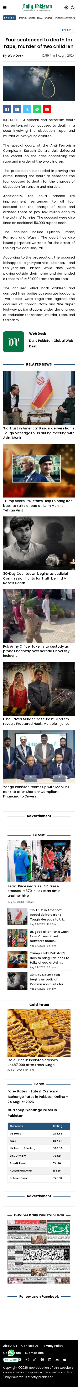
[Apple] (64, 1359)
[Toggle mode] (66, 7)
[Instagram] (27, 1359)
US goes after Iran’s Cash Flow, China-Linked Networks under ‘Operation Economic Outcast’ (49, 941)
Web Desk (16, 55)
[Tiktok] (34, 1359)
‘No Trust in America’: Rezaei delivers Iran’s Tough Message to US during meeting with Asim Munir (38, 433)
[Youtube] (19, 1359)
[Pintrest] (42, 1359)
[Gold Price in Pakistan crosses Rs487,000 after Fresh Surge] (39, 1032)
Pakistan (67, 30)
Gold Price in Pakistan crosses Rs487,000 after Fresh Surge (32, 1062)
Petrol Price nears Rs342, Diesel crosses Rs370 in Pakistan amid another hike (34, 891)
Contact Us (29, 1345)
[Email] (47, 109)
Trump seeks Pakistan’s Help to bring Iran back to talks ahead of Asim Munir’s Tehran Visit (38, 506)
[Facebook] (7, 109)
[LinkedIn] (17, 109)
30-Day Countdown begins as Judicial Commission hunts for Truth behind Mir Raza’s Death (36, 578)
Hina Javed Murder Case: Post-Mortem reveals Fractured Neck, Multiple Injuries (36, 721)
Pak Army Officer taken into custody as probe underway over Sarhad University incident (36, 651)
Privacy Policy (53, 1345)
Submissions (34, 1352)
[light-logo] (37, 7)
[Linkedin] (49, 1359)
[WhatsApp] (37, 109)
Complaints (12, 1352)
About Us (10, 1345)
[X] (27, 109)
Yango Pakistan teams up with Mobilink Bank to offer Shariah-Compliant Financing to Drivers (36, 792)
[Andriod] (57, 1359)
